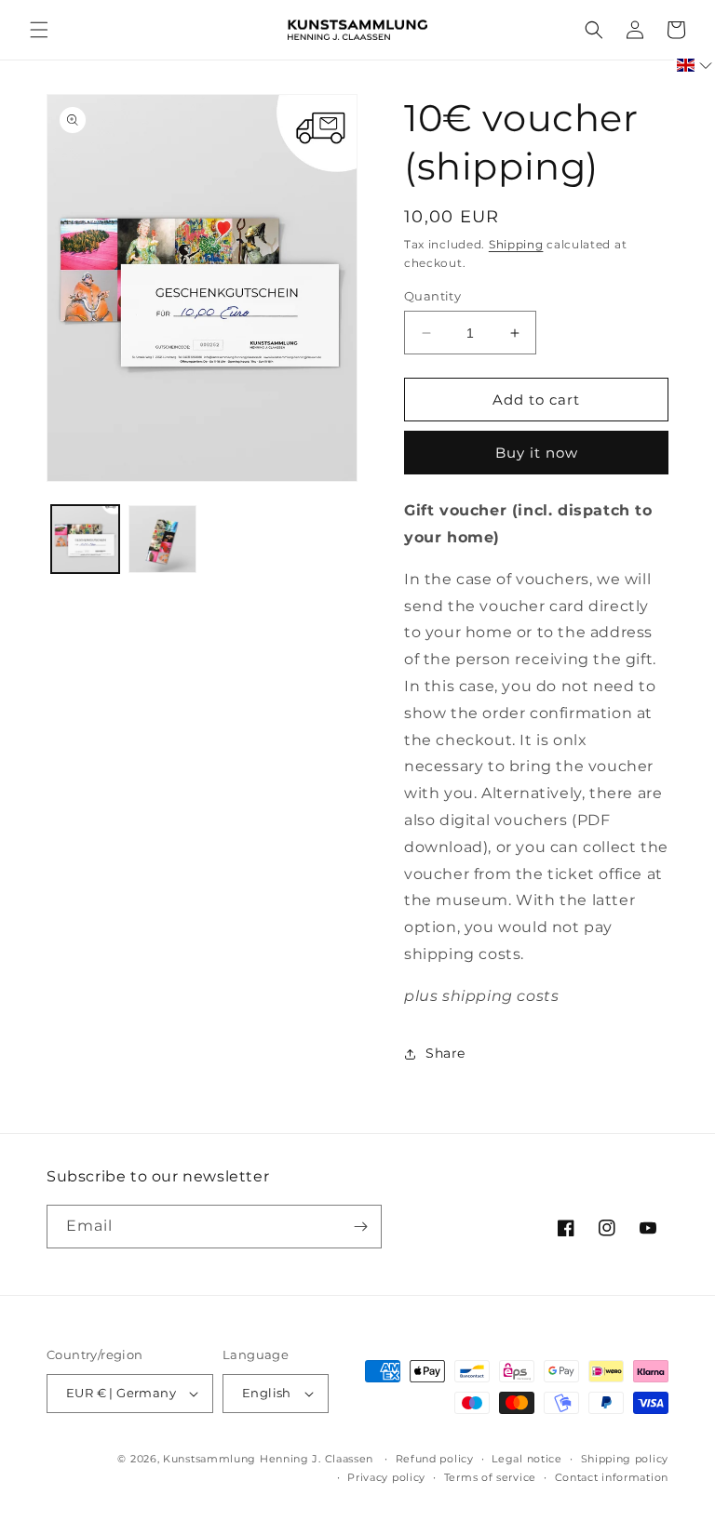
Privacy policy (386, 1477)
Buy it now (536, 452)
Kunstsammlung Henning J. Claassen (268, 1458)
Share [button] (445, 1053)
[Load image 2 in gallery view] (162, 539)
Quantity (432, 295)
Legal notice (526, 1458)
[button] (39, 29)
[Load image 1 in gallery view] (85, 539)
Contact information (611, 1477)
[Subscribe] (360, 1226)
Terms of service (490, 1477)
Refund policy (435, 1458)
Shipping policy (625, 1458)
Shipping (516, 244)
